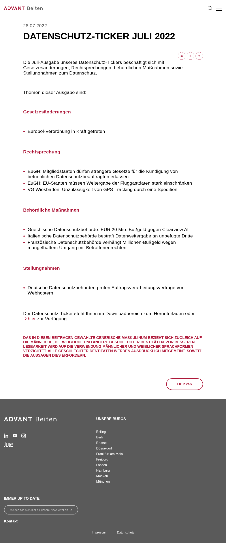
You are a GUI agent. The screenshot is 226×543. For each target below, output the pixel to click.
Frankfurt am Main (109, 454)
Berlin (100, 437)
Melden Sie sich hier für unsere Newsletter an (39, 510)
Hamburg (103, 470)
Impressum (99, 532)
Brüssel (101, 443)
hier (32, 318)
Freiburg (102, 459)
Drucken (184, 384)
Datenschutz (125, 532)
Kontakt (11, 521)
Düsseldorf (104, 448)
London (101, 465)
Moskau (102, 476)
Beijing (101, 432)
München (103, 481)
